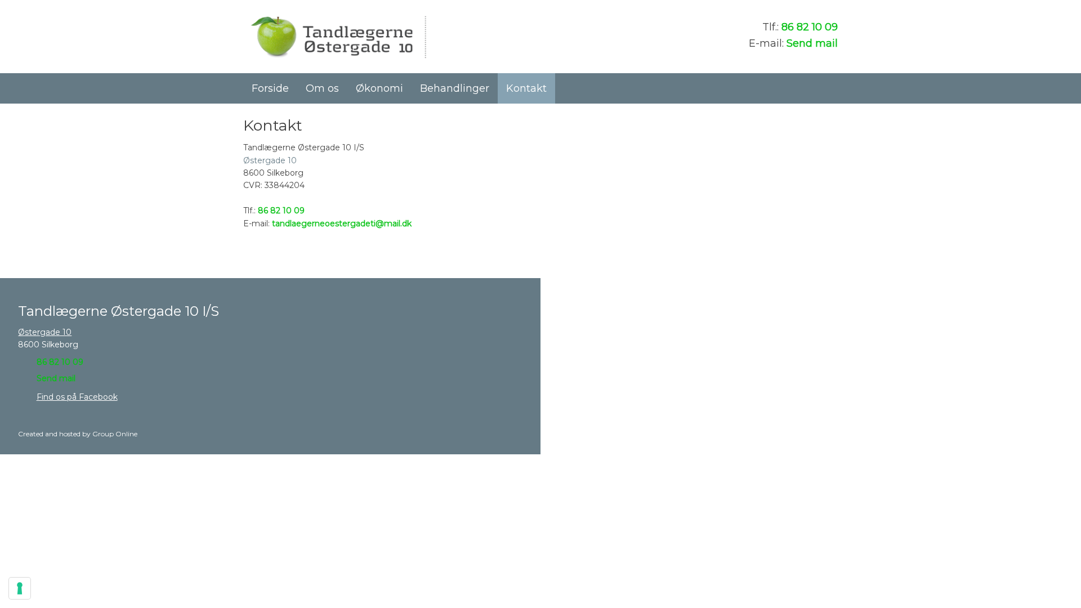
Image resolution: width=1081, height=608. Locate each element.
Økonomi (379, 88)
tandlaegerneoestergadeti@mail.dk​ (342, 223)
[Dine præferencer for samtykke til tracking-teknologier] (19, 588)
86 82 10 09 (809, 27)
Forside (270, 88)
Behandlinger (454, 88)
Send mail (812, 43)
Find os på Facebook (77, 397)
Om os (322, 88)
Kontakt (526, 88)
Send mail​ (56, 378)
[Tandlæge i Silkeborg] (338, 36)
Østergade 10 (270, 160)
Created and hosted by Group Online (77, 434)
